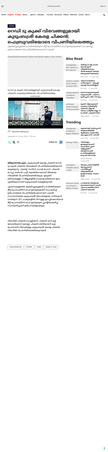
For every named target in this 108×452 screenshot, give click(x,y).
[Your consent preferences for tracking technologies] (104, 448)
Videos (66, 15)
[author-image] (9, 132)
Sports (33, 15)
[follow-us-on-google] (60, 142)
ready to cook (51, 247)
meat (39, 247)
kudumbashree (15, 247)
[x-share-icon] (14, 143)
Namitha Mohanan (20, 132)
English (10, 15)
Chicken (29, 247)
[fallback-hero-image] (73, 68)
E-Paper (18, 15)
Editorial (73, 15)
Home (3, 15)
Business (58, 15)
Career (81, 15)
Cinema (50, 15)
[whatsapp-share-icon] (9, 143)
